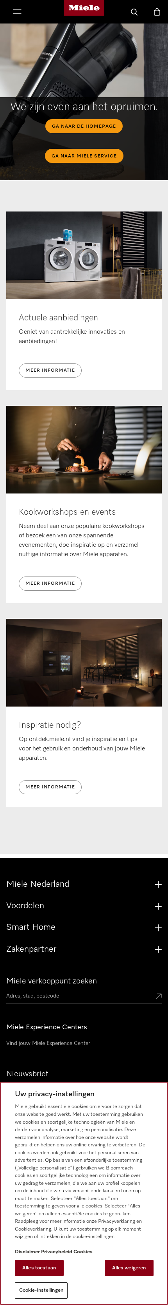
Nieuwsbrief (27, 1074)
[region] (84, 1193)
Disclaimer (27, 1251)
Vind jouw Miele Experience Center (48, 1043)
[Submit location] (158, 997)
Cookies (83, 1251)
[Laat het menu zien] (17, 12)
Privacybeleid (56, 1251)
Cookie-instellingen (41, 1290)
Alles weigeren (129, 1268)
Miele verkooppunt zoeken (51, 981)
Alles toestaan (39, 1268)
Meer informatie (50, 370)
